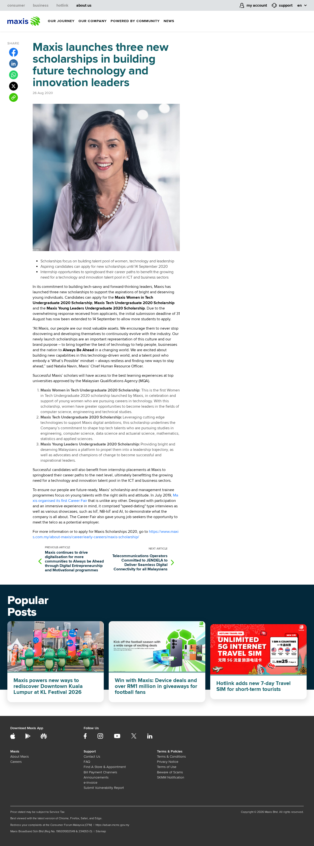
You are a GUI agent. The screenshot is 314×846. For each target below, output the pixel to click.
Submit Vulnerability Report (104, 788)
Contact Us (92, 756)
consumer (16, 5)
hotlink (62, 5)
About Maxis (19, 756)
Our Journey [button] (61, 21)
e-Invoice (90, 782)
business (41, 5)
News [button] (169, 21)
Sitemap (101, 831)
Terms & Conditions (171, 756)
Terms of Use (166, 767)
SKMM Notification (170, 777)
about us (84, 5)
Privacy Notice (167, 762)
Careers (16, 762)
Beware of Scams (170, 772)
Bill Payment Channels (100, 772)
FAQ (87, 762)
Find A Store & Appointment (105, 767)
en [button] (299, 5)
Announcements (96, 777)
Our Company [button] (92, 21)
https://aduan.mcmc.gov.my (112, 825)
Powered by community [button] (135, 21)
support (285, 5)
